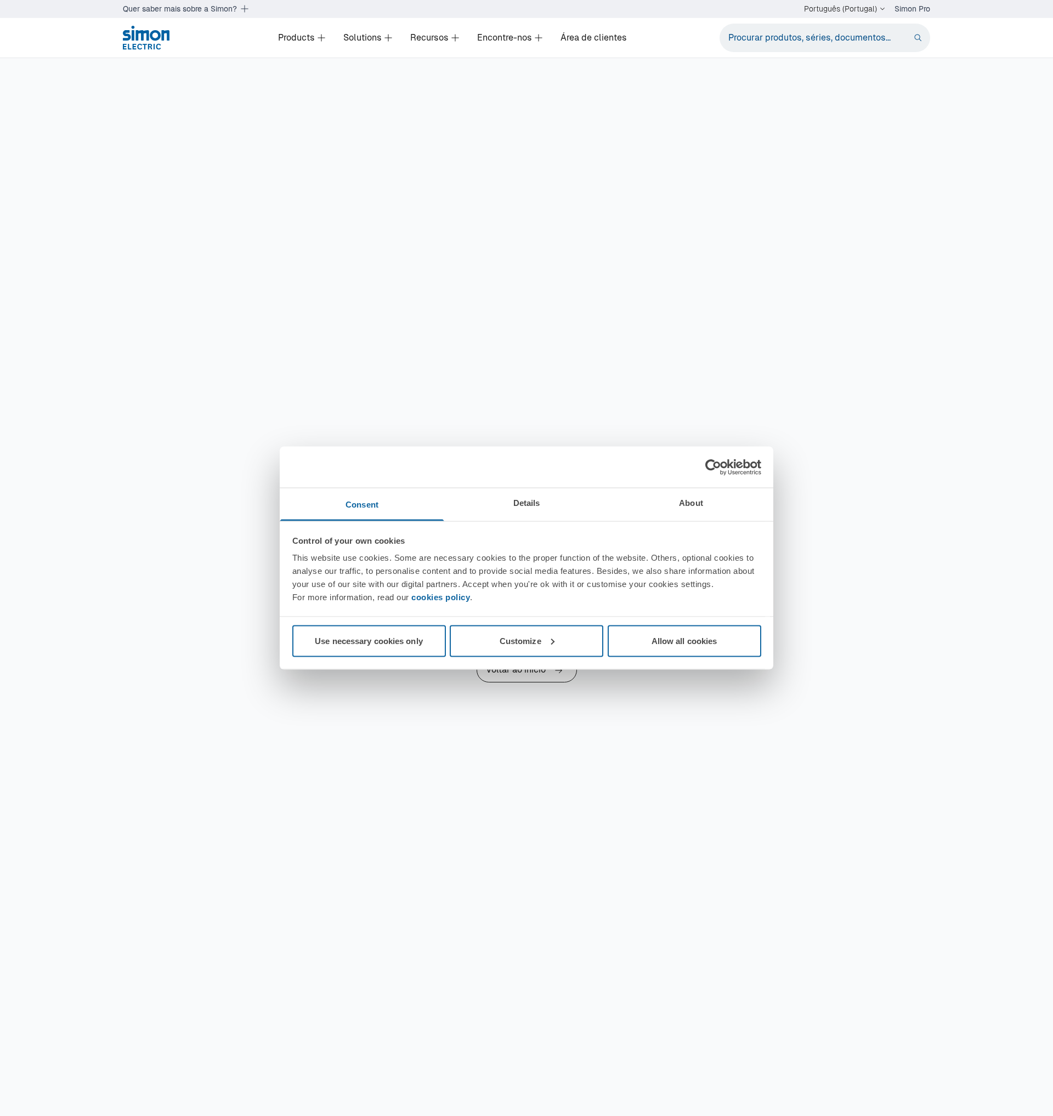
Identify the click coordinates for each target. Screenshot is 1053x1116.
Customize (520, 640)
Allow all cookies (684, 640)
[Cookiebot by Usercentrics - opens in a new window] (713, 467)
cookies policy (440, 597)
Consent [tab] (362, 504)
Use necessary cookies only (369, 640)
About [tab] (691, 503)
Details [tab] (526, 503)
